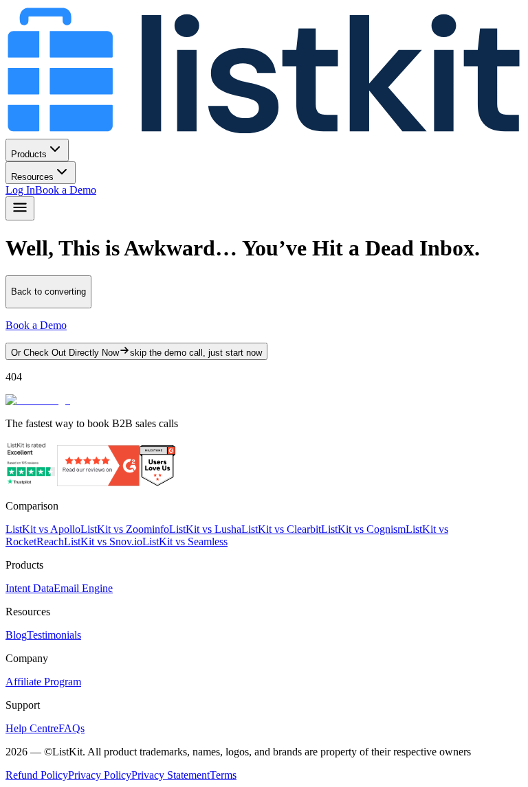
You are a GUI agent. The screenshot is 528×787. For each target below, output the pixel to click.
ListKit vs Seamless (185, 541)
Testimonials (54, 635)
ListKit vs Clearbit (281, 529)
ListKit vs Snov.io (103, 541)
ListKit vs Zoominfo (124, 529)
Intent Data (30, 588)
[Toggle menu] (20, 208)
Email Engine (83, 588)
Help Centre (32, 728)
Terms (223, 775)
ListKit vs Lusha (205, 529)
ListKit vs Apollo (43, 529)
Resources (32, 177)
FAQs (71, 728)
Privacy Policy (99, 775)
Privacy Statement (170, 775)
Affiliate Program (43, 681)
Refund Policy (37, 775)
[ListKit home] (264, 132)
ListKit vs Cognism (363, 529)
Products (29, 154)
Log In (20, 190)
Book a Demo (65, 190)
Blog (16, 635)
